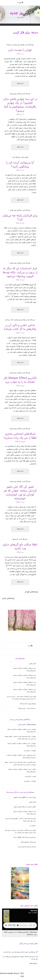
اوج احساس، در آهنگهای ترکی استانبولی (24, 797)
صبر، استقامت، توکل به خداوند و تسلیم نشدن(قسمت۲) (24, 690)
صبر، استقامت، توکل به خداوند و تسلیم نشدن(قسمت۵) (24, 669)
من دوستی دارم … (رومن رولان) (27, 708)
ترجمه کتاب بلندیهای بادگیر (28, 842)
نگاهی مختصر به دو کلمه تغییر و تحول (25, 807)
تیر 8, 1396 (20, 552)
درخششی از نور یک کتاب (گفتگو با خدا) (25, 837)
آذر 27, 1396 (20, 114)
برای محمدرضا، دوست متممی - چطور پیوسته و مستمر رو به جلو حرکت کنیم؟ (20, 819)
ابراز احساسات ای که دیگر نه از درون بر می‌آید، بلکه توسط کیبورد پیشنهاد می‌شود (20, 272)
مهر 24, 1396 (20, 386)
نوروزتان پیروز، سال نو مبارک (28, 703)
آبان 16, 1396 (20, 280)
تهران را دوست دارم (20, 50)
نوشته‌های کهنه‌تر (31, 591)
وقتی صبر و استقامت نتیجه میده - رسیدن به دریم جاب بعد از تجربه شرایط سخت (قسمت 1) (20, 831)
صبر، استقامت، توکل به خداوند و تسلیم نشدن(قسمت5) (24, 812)
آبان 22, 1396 (20, 223)
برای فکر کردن (29, 45)
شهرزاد (34, 729)
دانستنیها (15, 539)
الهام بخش (24, 157)
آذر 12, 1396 (20, 170)
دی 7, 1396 (20, 54)
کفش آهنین (32, 664)
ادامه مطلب (18, 84)
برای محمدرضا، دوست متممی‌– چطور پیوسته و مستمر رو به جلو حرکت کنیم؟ (20, 737)
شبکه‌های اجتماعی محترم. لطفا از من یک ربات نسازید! (20, 435)
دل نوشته (9, 45)
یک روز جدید (20, 13)
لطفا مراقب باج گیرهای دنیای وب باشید (20, 546)
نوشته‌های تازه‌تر (8, 598)
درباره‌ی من (27, 750)
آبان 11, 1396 (20, 333)
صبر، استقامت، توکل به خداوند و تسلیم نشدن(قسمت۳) (24, 683)
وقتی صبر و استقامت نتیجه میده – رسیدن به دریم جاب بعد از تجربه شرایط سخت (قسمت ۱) (21, 697)
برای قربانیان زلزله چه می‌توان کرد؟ (20, 217)
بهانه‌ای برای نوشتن (19, 45)
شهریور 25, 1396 (20, 441)
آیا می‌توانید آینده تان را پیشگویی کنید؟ (20, 164)
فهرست (19, 3)
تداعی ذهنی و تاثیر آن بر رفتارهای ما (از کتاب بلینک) (20, 327)
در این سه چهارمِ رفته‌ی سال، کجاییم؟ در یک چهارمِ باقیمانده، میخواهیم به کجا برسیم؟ (20, 105)
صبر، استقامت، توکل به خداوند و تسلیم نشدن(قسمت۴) (24, 676)
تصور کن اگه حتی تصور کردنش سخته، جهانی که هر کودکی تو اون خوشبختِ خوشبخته (20, 492)
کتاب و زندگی (9, 320)
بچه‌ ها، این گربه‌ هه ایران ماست (26, 847)
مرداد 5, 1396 (20, 502)
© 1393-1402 (21, 975)
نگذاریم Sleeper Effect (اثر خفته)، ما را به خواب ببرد (20, 380)
